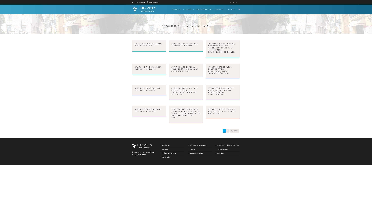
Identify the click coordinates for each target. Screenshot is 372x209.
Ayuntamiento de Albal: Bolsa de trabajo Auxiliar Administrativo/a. (184, 69)
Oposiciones (176, 9)
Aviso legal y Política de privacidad (228, 145)
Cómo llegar (166, 157)
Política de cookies (223, 149)
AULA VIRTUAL (153, 2)
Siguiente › (234, 131)
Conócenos (165, 145)
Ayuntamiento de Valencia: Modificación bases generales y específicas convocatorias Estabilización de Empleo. (221, 48)
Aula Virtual (220, 153)
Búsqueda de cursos (196, 153)
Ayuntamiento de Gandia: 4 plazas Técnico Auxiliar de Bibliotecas (222, 111)
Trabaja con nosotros (169, 153)
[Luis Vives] (142, 146)
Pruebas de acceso (203, 9)
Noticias (231, 9)
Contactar (219, 9)
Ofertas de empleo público (198, 145)
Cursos (188, 9)
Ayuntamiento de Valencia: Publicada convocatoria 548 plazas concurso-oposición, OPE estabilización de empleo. (185, 113)
